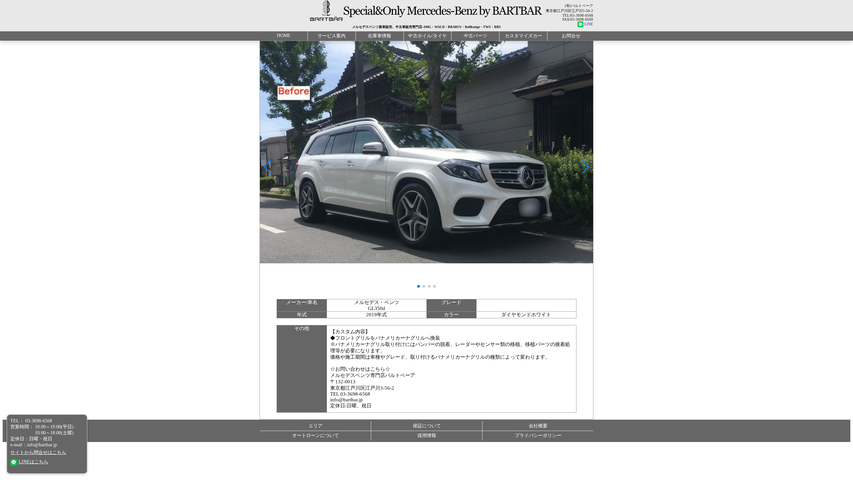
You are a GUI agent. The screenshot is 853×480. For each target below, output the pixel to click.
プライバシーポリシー (538, 435)
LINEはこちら (33, 461)
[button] (267, 166)
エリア (316, 425)
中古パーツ (475, 35)
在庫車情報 (379, 35)
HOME (284, 35)
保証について (427, 425)
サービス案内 (332, 35)
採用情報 (427, 435)
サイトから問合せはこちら (38, 452)
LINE (588, 24)
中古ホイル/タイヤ (427, 35)
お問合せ (571, 35)
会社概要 (538, 425)
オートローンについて (315, 435)
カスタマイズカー (523, 35)
